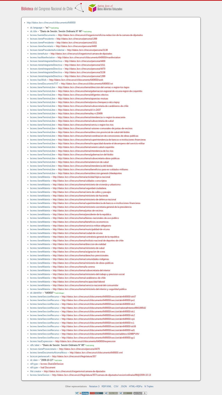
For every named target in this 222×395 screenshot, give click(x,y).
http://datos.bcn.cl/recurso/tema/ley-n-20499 (80, 113)
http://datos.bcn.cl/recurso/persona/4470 (85, 68)
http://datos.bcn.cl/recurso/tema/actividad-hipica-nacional (81, 177)
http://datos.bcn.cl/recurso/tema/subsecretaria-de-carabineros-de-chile (93, 106)
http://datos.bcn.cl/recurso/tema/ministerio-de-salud (78, 248)
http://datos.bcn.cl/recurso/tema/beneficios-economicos (81, 222)
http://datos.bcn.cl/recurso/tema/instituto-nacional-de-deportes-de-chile (88, 240)
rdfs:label (34, 345)
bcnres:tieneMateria (40, 177)
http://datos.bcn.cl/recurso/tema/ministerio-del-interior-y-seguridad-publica (89, 289)
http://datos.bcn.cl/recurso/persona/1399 (77, 38)
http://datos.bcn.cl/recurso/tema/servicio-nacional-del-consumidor (85, 285)
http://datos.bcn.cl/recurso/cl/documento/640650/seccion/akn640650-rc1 (98, 322)
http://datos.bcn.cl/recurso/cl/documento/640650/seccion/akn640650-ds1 (98, 311)
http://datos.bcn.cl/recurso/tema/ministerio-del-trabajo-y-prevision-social (89, 274)
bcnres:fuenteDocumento (42, 35)
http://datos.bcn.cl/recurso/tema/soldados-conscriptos (80, 180)
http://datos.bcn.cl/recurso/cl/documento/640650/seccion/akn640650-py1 (98, 337)
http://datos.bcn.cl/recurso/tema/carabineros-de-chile (79, 278)
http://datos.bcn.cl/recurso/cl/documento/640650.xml (96, 352)
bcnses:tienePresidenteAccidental (47, 50)
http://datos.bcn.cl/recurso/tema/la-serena (74, 266)
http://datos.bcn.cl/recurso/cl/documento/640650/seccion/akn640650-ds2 (98, 315)
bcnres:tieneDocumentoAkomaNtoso (48, 352)
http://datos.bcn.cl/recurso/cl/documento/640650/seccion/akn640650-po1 (98, 300)
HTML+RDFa (135, 386)
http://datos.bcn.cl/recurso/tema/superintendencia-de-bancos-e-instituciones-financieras (102, 139)
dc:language (36, 27)
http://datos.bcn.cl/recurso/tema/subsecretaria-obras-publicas (89, 158)
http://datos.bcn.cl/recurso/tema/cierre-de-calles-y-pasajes (82, 192)
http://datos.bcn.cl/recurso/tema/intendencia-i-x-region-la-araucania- (92, 117)
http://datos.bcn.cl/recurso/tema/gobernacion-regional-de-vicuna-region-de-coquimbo (100, 91)
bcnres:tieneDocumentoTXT (44, 83)
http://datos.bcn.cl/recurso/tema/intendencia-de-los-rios (85, 151)
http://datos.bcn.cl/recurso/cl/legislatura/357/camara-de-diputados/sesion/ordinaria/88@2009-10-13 (101, 375)
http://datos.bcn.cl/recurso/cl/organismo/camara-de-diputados (81, 53)
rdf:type (34, 364)
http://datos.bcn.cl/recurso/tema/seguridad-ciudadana (79, 188)
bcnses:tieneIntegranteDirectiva (46, 61)
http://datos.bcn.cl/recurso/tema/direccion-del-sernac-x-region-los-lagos (93, 87)
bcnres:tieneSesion (39, 375)
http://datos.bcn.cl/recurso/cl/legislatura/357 (74, 356)
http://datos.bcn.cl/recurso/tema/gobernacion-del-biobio (85, 154)
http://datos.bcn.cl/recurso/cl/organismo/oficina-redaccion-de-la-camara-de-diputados (100, 35)
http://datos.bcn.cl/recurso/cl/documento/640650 (51, 22)
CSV (116, 386)
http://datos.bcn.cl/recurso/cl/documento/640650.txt (87, 83)
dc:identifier (36, 292)
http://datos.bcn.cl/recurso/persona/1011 (77, 42)
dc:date (34, 360)
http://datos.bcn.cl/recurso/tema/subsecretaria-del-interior (81, 270)
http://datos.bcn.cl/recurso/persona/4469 (76, 46)
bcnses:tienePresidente (42, 38)
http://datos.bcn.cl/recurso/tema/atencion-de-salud (83, 162)
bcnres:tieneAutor (39, 53)
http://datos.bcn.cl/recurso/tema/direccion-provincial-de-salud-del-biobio (94, 132)
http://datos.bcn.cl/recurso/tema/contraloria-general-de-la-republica (86, 236)
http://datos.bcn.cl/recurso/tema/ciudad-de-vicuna (78, 233)
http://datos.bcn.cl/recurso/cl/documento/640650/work (76, 80)
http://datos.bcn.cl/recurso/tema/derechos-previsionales (81, 255)
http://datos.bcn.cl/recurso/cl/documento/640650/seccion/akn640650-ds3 (98, 304)
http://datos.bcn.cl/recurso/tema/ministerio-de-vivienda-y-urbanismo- (87, 184)
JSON (124, 386)
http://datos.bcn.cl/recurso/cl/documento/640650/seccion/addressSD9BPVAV (100, 334)
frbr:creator (35, 371)
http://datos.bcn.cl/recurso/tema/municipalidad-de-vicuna (81, 229)
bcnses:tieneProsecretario (43, 349)
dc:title (33, 31)
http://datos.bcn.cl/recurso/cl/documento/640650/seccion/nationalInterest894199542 (104, 308)
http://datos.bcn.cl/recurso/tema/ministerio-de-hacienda (80, 195)
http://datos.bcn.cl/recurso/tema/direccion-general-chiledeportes (90, 173)
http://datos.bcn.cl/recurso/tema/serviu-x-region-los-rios (86, 124)
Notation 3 (94, 386)
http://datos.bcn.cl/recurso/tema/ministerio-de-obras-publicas (83, 263)
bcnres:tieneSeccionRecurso (44, 296)
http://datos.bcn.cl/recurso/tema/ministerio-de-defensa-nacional (84, 199)
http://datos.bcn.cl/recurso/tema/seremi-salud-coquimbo (86, 147)
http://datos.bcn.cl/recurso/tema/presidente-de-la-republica (82, 214)
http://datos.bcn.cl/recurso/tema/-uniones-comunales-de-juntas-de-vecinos (95, 128)
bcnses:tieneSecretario (41, 46)
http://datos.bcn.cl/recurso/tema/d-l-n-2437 (79, 110)
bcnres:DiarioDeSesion (52, 364)
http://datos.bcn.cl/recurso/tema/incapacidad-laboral (79, 281)
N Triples (148, 386)
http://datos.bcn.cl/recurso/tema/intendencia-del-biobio (85, 166)
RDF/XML (107, 386)
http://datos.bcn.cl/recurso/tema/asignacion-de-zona (79, 251)
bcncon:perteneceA (39, 356)
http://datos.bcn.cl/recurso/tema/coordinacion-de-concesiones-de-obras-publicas (98, 136)
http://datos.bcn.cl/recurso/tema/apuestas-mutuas (83, 98)
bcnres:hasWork (38, 80)
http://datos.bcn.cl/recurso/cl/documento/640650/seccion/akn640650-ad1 (98, 330)
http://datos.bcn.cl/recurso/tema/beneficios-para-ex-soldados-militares (93, 169)
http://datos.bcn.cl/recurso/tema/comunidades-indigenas (81, 259)
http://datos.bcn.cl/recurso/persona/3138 (87, 50)
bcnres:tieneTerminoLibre (42, 87)
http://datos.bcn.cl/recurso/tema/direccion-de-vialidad (79, 244)
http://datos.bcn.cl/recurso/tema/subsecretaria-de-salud (86, 121)
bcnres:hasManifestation (42, 57)
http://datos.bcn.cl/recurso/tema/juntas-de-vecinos (78, 210)
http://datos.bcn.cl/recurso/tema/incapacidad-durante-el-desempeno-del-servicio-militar (101, 143)
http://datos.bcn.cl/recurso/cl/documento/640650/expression (85, 341)
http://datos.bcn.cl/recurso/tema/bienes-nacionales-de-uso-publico (86, 218)
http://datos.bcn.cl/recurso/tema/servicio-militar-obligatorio (82, 225)
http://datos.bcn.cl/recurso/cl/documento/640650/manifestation (89, 57)
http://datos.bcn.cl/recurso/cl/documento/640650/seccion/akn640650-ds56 (99, 326)
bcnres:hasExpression (41, 341)
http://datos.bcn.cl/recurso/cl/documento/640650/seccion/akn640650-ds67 (99, 296)
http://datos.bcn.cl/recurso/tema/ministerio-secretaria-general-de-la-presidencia (92, 207)
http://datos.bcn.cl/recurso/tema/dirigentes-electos (83, 94)
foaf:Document (48, 367)
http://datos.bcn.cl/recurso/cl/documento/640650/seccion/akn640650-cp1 (98, 319)
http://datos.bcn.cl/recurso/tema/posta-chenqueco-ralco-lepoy (89, 102)
